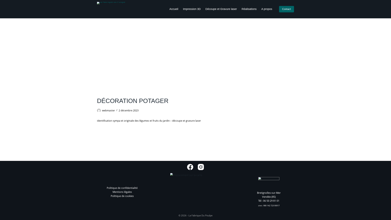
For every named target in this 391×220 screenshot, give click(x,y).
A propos (266, 9)
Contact (286, 9)
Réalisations (249, 9)
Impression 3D (192, 9)
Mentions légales (122, 192)
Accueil (173, 9)
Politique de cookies (122, 196)
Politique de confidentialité (122, 188)
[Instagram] (201, 167)
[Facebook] (190, 167)
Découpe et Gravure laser (221, 9)
